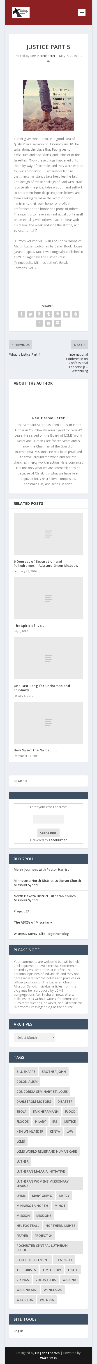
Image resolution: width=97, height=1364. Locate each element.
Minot (60, 1205)
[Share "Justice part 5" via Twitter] (30, 314)
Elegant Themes (47, 1353)
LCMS (20, 1141)
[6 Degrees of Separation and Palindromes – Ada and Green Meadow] (48, 534)
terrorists (26, 1270)
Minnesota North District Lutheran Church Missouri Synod (47, 882)
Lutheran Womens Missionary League (42, 1183)
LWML (20, 1195)
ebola (21, 1111)
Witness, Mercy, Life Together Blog (41, 933)
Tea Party (64, 1260)
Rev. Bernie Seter (42, 56)
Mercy (64, 1195)
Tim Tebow (51, 1270)
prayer (22, 1235)
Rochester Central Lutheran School (42, 1247)
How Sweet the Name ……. (35, 750)
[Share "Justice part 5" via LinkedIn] (66, 314)
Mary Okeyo (42, 1195)
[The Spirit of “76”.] (48, 598)
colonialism (27, 1081)
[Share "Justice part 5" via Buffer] (75, 314)
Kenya (55, 1131)
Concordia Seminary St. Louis (42, 1091)
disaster (65, 1101)
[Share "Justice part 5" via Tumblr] (48, 314)
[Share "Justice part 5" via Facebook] (21, 314)
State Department (32, 1260)
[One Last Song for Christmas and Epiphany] (48, 658)
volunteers (45, 1280)
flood (70, 1111)
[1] (35, 230)
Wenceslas (53, 1290)
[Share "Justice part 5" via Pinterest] (57, 314)
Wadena (69, 1280)
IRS (54, 1121)
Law (70, 1131)
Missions (43, 1215)
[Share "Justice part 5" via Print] (57, 323)
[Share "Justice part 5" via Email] (48, 323)
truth (73, 1270)
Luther (22, 1161)
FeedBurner (58, 840)
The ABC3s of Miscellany (33, 922)
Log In (18, 1331)
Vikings (22, 1280)
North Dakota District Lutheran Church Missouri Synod (45, 898)
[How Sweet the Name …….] (48, 723)
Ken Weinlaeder (29, 1131)
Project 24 (21, 911)
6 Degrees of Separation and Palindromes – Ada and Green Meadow (46, 563)
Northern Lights (60, 1225)
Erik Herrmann (46, 1111)
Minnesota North (32, 1205)
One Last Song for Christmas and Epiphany (42, 688)
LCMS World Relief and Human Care (46, 1151)
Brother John (54, 1071)
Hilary (40, 1121)
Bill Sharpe (25, 1071)
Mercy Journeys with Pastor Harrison (43, 869)
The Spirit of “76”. (29, 625)
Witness (47, 1300)
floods (22, 1121)
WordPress (48, 1358)
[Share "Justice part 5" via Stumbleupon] (39, 323)
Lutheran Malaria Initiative (40, 1171)
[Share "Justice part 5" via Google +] (39, 314)
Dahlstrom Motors (33, 1101)
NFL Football (27, 1225)
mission (23, 1215)
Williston (24, 1300)
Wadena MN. (26, 1290)
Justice (70, 1121)
